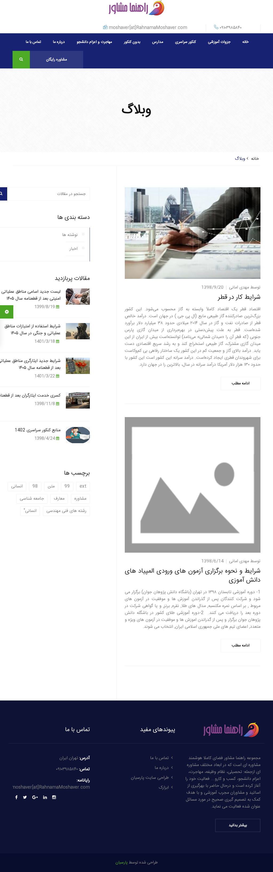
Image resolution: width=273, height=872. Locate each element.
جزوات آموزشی (219, 42)
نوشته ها (70, 235)
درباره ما (59, 42)
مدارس (157, 42)
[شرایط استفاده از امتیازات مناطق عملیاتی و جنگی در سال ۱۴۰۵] (78, 331)
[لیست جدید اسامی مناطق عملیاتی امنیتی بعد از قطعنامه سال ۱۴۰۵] (78, 296)
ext (83, 486)
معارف (59, 498)
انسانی (17, 486)
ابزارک (164, 787)
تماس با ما (33, 42)
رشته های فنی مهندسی (66, 511)
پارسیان (121, 862)
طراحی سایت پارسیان (150, 777)
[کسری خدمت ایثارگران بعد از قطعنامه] (78, 400)
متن (51, 486)
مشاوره (80, 498)
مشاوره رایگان (56, 59)
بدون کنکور (132, 42)
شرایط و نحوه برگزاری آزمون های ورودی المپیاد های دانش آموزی (192, 576)
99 (67, 486)
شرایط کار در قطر (239, 297)
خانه (245, 42)
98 (35, 486)
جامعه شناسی (32, 498)
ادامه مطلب (241, 383)
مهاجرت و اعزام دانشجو (94, 42)
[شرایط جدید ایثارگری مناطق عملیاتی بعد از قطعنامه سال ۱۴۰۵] (78, 365)
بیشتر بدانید (238, 825)
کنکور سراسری (185, 42)
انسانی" (30, 511)
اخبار (74, 248)
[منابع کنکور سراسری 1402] (78, 434)
